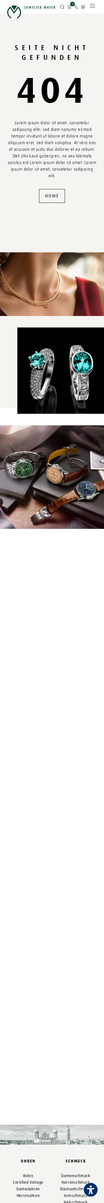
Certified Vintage (28, 1182)
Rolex (28, 1176)
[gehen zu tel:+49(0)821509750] (76, 7)
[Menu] (92, 7)
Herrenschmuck (76, 1182)
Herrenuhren (28, 1195)
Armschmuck (76, 1195)
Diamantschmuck (76, 1189)
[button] (62, 7)
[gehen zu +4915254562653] (83, 7)
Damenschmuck (75, 1176)
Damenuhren (28, 1189)
